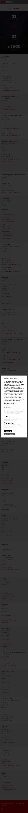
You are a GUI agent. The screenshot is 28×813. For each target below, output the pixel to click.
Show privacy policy (9, 403)
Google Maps (10, 423)
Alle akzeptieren (9, 434)
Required (8, 407)
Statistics (8, 416)
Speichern (8, 431)
